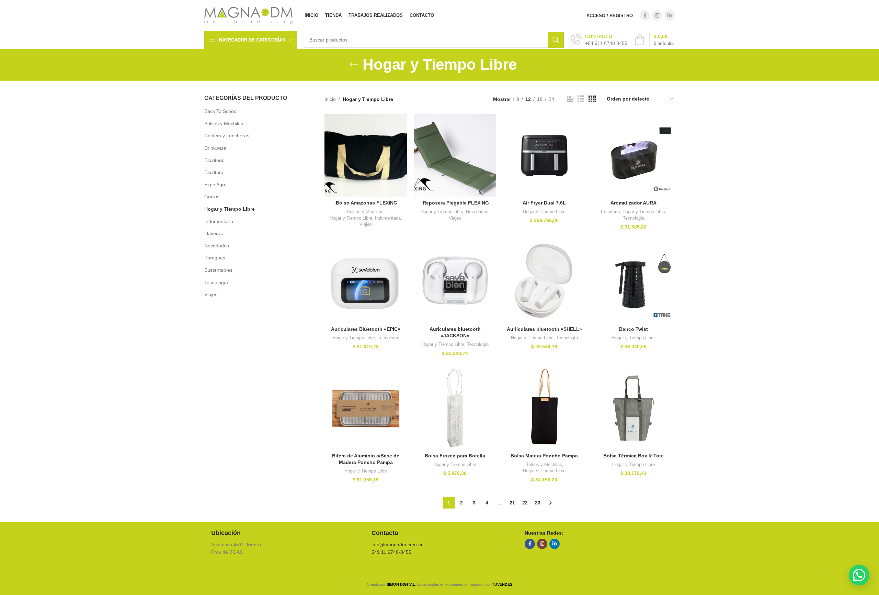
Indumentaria (218, 221)
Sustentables (218, 270)
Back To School (221, 111)
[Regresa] (354, 64)
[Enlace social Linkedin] (669, 15)
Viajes (210, 294)
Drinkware (215, 148)
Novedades (216, 245)
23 (537, 502)
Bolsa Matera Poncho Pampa (544, 455)
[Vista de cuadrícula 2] (570, 99)
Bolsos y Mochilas (223, 123)
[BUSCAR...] (556, 40)
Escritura (214, 172)
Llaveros (213, 233)
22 (525, 502)
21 (512, 502)
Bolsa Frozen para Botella (455, 455)
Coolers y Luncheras (226, 135)
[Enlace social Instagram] (657, 15)
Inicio (330, 99)
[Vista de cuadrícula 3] (581, 99)
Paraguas (214, 257)
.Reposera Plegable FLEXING (455, 203)
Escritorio (214, 160)
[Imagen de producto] (365, 155)
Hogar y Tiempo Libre (229, 209)
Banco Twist (633, 329)
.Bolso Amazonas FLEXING (365, 203)
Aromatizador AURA (633, 203)
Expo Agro (215, 184)
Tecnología (216, 282)
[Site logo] (248, 15)
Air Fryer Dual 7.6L (544, 203)
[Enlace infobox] (599, 40)
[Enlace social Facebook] (645, 15)
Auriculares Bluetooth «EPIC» (365, 329)
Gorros (211, 196)
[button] (859, 575)
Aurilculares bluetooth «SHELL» (544, 329)
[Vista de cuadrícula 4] (592, 99)
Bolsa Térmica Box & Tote (633, 455)
